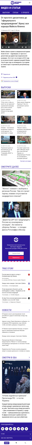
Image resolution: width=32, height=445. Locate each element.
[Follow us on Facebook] (2, 428)
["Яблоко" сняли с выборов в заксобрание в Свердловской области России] (24, 120)
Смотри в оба (9, 357)
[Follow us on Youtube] (10, 428)
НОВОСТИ (6, 310)
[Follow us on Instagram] (14, 428)
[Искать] (25, 443)
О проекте (25, 13)
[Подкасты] (26, 428)
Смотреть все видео (25, 161)
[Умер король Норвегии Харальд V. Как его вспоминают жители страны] (24, 94)
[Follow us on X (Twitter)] (6, 428)
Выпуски (6, 13)
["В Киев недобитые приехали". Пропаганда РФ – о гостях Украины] (16, 377)
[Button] (5, 74)
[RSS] (22, 428)
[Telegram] (16, 443)
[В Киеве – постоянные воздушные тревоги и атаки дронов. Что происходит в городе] (8, 120)
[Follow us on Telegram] (18, 428)
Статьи (15, 13)
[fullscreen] (29, 47)
